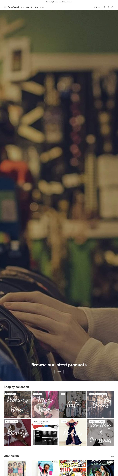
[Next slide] (28, 473)
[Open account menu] (108, 7)
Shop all (59, 371)
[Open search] (104, 7)
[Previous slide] (6, 473)
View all (112, 456)
